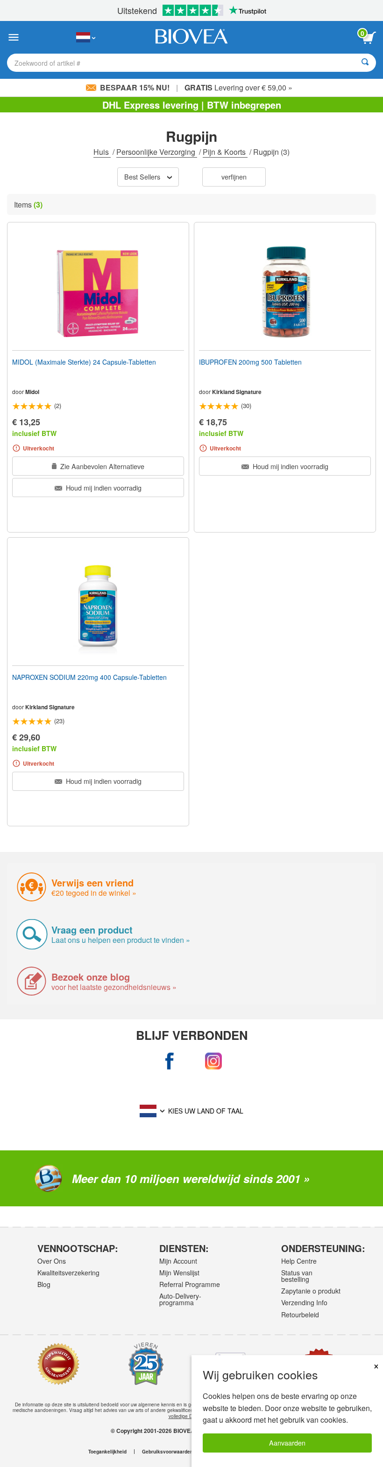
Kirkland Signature (237, 392)
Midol (32, 392)
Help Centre (299, 1261)
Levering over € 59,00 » (238, 87)
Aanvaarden (287, 1442)
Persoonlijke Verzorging (156, 151)
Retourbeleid (300, 1314)
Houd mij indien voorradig (103, 487)
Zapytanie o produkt (310, 1290)
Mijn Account (178, 1261)
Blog (43, 1284)
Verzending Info (304, 1302)
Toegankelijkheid (107, 1451)
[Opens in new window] (170, 1061)
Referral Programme (189, 1284)
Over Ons (51, 1261)
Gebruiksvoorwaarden (167, 1451)
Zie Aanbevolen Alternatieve (101, 466)
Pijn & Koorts (225, 151)
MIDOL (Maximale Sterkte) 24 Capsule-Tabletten (84, 362)
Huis (102, 151)
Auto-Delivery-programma (180, 1299)
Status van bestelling (296, 1276)
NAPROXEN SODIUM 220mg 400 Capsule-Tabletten (89, 677)
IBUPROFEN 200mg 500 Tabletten (250, 362)
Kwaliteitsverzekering (67, 1272)
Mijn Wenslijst (179, 1272)
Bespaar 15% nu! (134, 87)
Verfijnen (234, 176)
